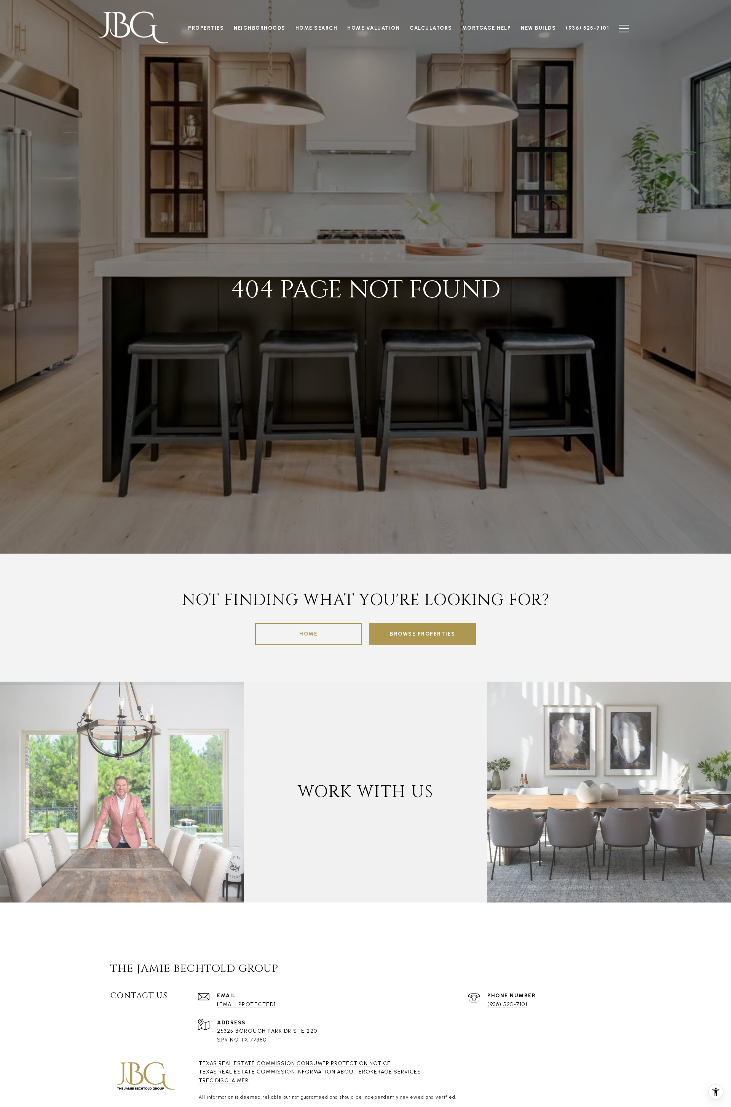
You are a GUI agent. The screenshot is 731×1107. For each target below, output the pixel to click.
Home (308, 634)
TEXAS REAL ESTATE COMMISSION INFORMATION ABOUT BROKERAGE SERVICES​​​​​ (310, 1072)
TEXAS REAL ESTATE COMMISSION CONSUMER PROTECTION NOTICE (295, 1063)
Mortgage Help (486, 28)
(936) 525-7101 (507, 1004)
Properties (206, 28)
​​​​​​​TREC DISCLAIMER (224, 1080)
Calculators (431, 28)
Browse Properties (422, 634)
